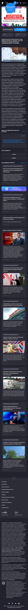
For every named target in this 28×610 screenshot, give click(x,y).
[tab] (8, 29)
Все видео (4, 494)
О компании (4, 481)
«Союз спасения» (13, 548)
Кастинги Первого (5, 492)
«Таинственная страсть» (6, 551)
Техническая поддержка (7, 502)
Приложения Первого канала (7, 489)
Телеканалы (12, 579)
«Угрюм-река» (21, 548)
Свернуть (14, 478)
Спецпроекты (4, 484)
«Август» (17, 547)
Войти (24, 2)
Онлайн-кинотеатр (5, 486)
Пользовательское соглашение (8, 497)
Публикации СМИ (5, 507)
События (3, 505)
